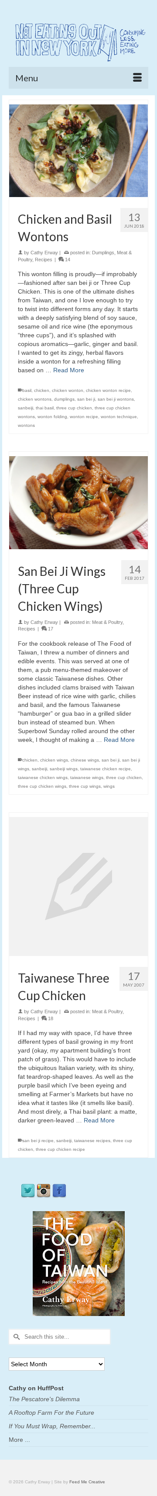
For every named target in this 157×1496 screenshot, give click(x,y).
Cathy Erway (44, 252)
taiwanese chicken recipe (105, 768)
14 (67, 259)
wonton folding (52, 416)
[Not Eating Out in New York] (78, 41)
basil (26, 390)
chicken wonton (67, 390)
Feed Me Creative (87, 1481)
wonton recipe (84, 416)
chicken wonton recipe (108, 390)
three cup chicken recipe (60, 1149)
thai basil (45, 407)
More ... (19, 1439)
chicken (41, 390)
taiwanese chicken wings (43, 777)
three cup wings (85, 786)
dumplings (64, 399)
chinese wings (85, 760)
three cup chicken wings (42, 786)
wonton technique (119, 416)
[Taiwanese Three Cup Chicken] (78, 886)
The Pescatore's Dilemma (44, 1399)
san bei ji (86, 399)
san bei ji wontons (116, 399)
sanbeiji (25, 407)
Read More (68, 370)
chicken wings (54, 760)
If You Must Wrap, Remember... (52, 1426)
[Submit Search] (15, 1336)
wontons (26, 425)
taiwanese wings (86, 777)
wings (109, 786)
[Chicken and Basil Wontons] (78, 150)
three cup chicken (74, 407)
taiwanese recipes (92, 1140)
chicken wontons (34, 399)
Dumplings (103, 252)
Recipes (43, 259)
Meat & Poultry (107, 622)
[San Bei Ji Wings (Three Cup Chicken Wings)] (78, 502)
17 (50, 628)
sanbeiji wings (64, 768)
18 (50, 1018)
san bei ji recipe (38, 1140)
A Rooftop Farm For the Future (51, 1412)
